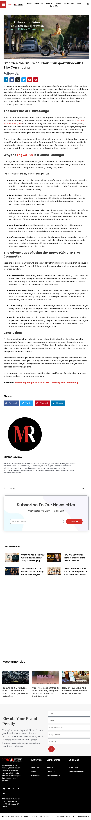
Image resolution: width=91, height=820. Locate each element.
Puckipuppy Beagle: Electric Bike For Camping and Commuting (46, 382)
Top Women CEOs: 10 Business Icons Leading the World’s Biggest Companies (32, 571)
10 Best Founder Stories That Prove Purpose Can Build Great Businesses (75, 571)
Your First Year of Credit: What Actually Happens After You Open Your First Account (45, 692)
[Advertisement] (22, 615)
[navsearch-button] (88, 4)
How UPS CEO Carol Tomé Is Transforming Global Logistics (74, 557)
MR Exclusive (12, 546)
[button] (11, 403)
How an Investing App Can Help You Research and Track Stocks (74, 690)
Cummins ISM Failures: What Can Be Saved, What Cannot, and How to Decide (15, 692)
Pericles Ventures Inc (12, 799)
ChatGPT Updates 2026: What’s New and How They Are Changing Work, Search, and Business (33, 557)
